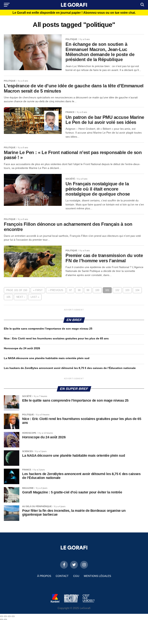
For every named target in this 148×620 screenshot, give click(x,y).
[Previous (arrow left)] (1, 619)
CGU (76, 575)
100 (97, 290)
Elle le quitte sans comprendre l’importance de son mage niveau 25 (48, 328)
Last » (35, 297)
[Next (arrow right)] (5, 619)
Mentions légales (97, 575)
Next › (20, 297)
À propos (44, 575)
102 (117, 290)
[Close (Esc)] (1, 616)
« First (38, 290)
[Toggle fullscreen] (9, 616)
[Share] (5, 616)
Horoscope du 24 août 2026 (22, 348)
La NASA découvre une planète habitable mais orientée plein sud (46, 358)
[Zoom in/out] (13, 616)
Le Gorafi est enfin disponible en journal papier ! (74, 12)
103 (127, 290)
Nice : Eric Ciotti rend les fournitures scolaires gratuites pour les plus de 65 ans (56, 338)
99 (88, 290)
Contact (62, 575)
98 (79, 290)
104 (137, 290)
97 (70, 290)
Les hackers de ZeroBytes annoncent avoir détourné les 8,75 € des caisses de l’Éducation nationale (70, 368)
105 (8, 297)
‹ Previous (56, 290)
